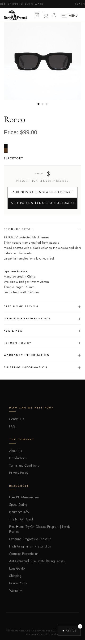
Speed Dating (18, 504)
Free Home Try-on (21, 306)
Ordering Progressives (27, 318)
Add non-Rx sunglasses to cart (43, 192)
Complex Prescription (24, 553)
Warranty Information (27, 355)
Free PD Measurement (24, 497)
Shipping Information (25, 367)
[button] (69, 631)
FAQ (12, 426)
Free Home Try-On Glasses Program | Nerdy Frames (39, 529)
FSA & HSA (13, 331)
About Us (15, 450)
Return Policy (17, 343)
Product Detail (19, 229)
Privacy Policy (18, 472)
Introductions (18, 458)
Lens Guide (17, 568)
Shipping (15, 575)
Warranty (15, 590)
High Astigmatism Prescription (30, 546)
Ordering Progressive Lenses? (30, 539)
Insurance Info (19, 512)
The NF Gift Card (21, 519)
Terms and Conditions (24, 465)
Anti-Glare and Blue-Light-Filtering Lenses (37, 561)
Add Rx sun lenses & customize (43, 203)
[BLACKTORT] (6, 149)
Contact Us (16, 419)
